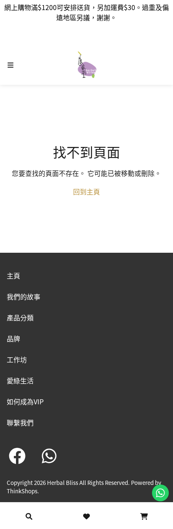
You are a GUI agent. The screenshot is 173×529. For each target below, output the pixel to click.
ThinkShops (22, 491)
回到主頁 (86, 191)
